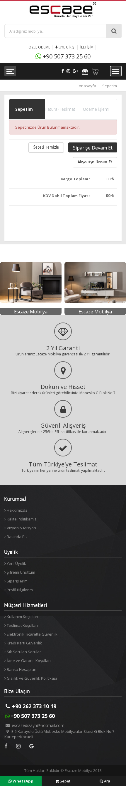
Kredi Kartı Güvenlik (24, 643)
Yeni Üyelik (16, 563)
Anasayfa (87, 85)
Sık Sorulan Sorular (23, 651)
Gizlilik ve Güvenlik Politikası (31, 678)
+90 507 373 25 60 (67, 56)
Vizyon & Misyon (21, 527)
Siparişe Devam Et (93, 148)
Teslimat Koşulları (22, 625)
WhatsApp (22, 781)
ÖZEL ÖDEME (39, 47)
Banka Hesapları (21, 669)
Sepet (64, 781)
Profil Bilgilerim (19, 589)
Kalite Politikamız (21, 519)
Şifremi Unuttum (20, 572)
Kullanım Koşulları (22, 616)
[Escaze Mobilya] (31, 253)
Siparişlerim (17, 581)
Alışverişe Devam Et (95, 162)
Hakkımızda (17, 510)
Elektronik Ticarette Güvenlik (31, 634)
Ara (106, 781)
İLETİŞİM (86, 47)
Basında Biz (17, 536)
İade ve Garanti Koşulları (28, 660)
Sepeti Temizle (46, 147)
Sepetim (109, 85)
